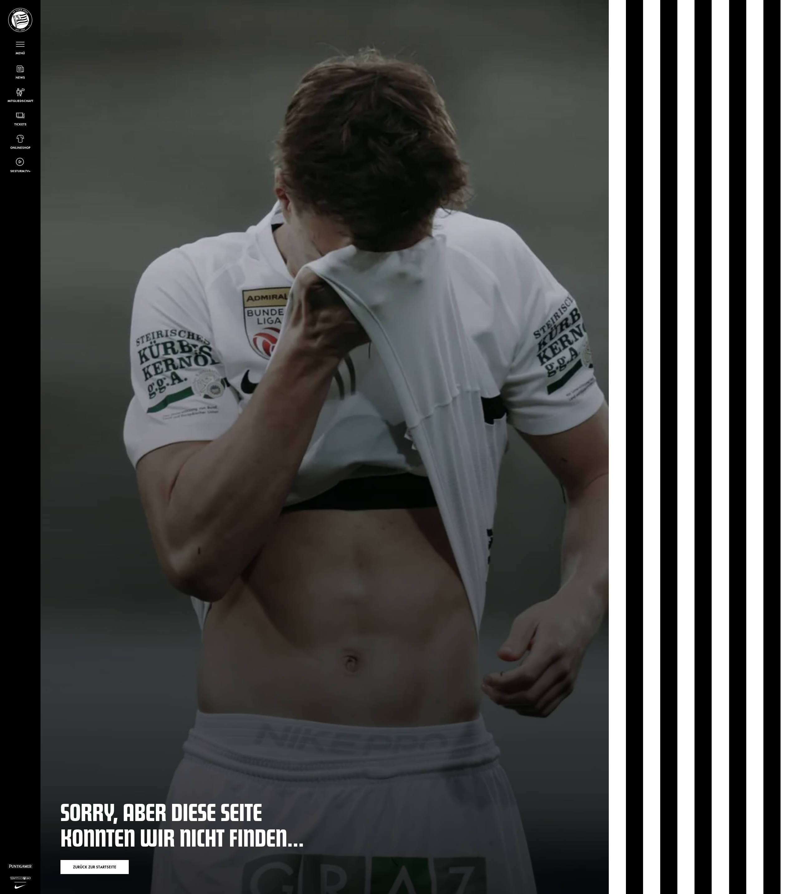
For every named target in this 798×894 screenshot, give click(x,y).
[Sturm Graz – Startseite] (20, 19)
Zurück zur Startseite (94, 867)
